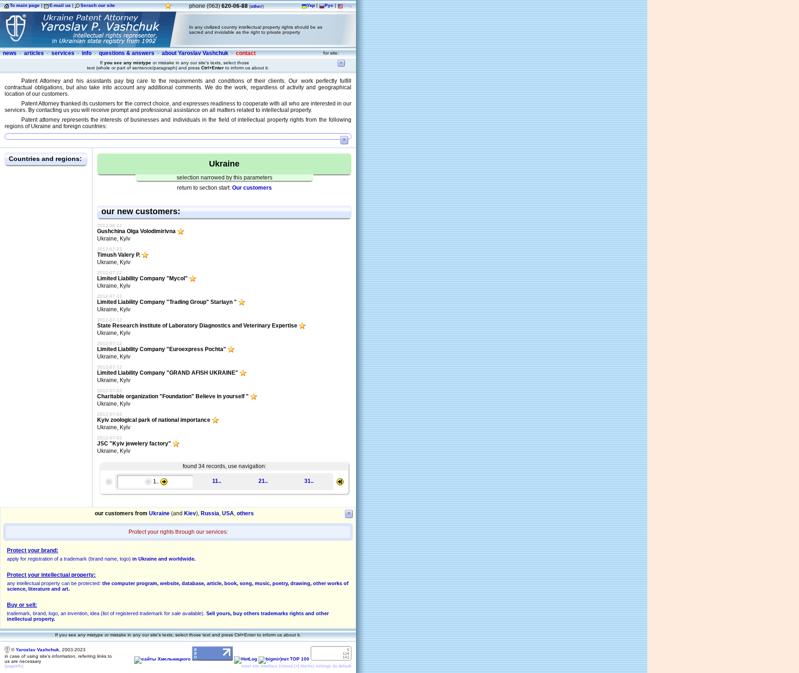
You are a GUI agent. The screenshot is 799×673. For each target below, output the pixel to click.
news (10, 53)
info (87, 53)
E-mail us (60, 5)
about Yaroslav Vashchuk (195, 53)
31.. (308, 481)
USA (228, 513)
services (62, 53)
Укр (311, 5)
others (245, 513)
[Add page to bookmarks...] (168, 8)
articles (34, 53)
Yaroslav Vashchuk (37, 649)
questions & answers (126, 53)
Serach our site (97, 5)
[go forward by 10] (163, 481)
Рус (329, 5)
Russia (210, 513)
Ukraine (159, 513)
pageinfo (14, 666)
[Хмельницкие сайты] (162, 658)
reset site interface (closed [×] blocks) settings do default (296, 666)
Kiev (190, 513)
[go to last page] (340, 481)
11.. (216, 481)
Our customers (252, 188)
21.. (263, 481)
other (256, 6)
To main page (25, 5)
